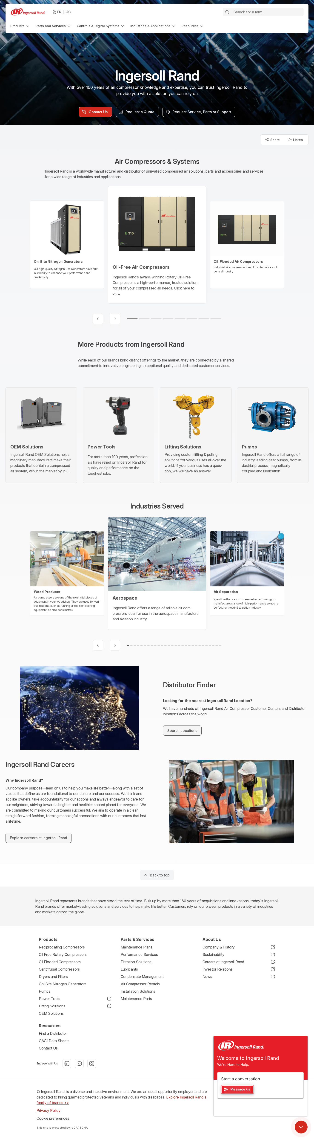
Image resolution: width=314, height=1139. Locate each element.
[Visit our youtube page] (79, 1063)
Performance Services (139, 954)
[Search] (227, 12)
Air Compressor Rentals (140, 984)
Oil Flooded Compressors (60, 962)
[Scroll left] (98, 319)
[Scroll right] (115, 319)
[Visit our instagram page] (91, 1063)
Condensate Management (142, 976)
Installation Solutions (138, 991)
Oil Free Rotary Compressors (63, 954)
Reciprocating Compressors (62, 947)
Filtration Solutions (136, 962)
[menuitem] (20, 25)
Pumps (44, 991)
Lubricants (129, 969)
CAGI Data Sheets (54, 1040)
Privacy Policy (48, 1110)
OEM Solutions (51, 1013)
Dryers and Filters (53, 976)
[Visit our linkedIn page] (67, 1063)
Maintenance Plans (136, 947)
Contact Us (48, 1048)
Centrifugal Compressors (59, 969)
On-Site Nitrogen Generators (62, 984)
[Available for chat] (301, 1127)
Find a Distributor (53, 1033)
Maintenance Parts (136, 998)
